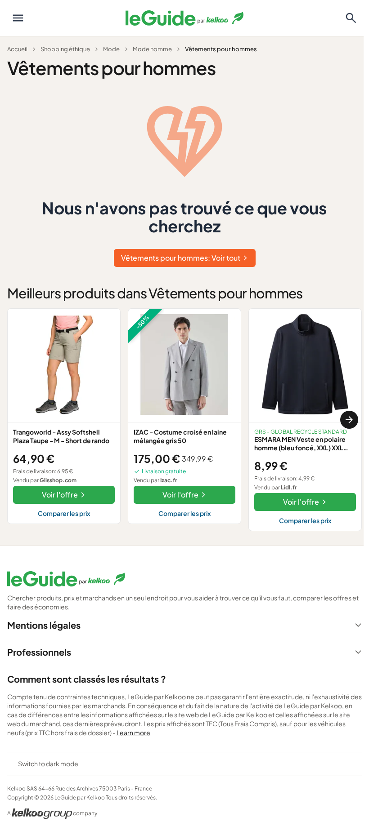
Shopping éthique (65, 49)
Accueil (17, 49)
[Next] (349, 420)
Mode (111, 49)
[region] (184, 419)
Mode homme (152, 49)
